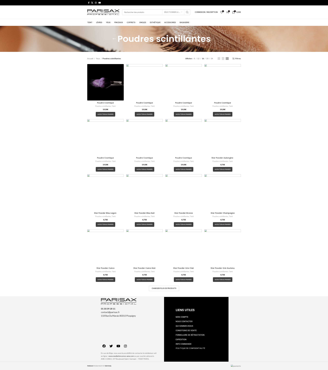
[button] (105, 114)
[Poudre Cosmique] (105, 82)
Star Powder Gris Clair (183, 268)
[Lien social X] (92, 3)
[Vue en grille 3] (223, 58)
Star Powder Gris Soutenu (223, 268)
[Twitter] (111, 346)
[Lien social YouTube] (100, 3)
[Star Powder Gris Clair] (183, 247)
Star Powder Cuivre (105, 268)
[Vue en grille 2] (219, 58)
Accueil (90, 58)
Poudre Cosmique (105, 103)
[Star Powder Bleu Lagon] (105, 192)
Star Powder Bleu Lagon (105, 213)
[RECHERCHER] (187, 12)
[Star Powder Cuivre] (105, 247)
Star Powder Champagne (223, 213)
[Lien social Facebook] (88, 3)
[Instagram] (125, 346)
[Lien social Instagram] (96, 3)
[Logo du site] (103, 12)
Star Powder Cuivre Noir (144, 268)
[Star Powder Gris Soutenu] (222, 247)
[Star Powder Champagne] (222, 192)
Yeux (98, 58)
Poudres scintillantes (103, 106)
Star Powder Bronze (183, 213)
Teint (114, 106)
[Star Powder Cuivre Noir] (144, 247)
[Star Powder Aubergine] (222, 137)
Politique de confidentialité (190, 348)
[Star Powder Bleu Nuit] (144, 192)
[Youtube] (118, 346)
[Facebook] (104, 346)
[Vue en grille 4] (227, 58)
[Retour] (114, 38)
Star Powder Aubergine (222, 158)
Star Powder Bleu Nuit (144, 213)
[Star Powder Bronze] (183, 192)
